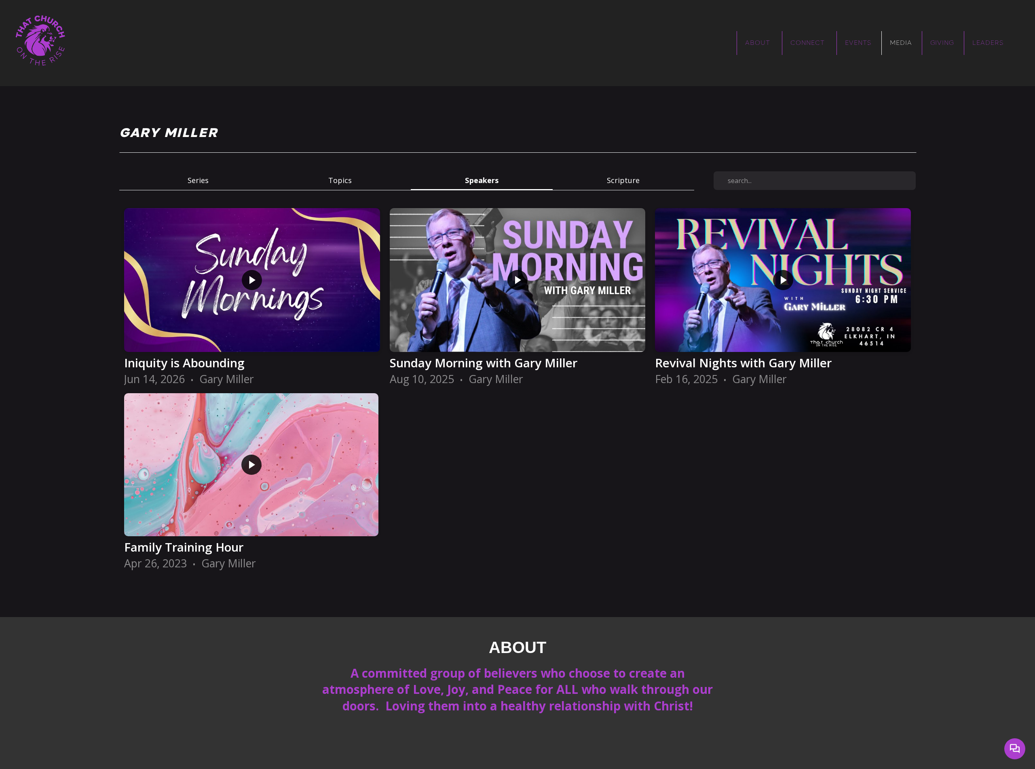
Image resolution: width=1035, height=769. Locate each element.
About (758, 43)
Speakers (481, 180)
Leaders (988, 43)
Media (901, 43)
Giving (942, 43)
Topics (340, 180)
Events (858, 43)
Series (198, 180)
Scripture (623, 180)
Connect (808, 43)
